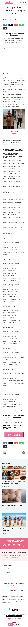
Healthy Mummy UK (9, 565)
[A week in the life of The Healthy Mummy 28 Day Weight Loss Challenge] (14, 473)
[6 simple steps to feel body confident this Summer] (14, 520)
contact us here (17, 417)
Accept (10, 624)
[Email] (5, 28)
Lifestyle (16, 16)
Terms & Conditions (17, 585)
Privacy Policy (9, 585)
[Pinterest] (16, 25)
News (19, 16)
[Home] (3, 19)
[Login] (20, 2)
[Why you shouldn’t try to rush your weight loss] (14, 496)
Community (7, 572)
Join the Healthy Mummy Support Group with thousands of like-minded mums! (12, 155)
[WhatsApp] (21, 25)
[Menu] (2, 2)
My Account (7, 576)
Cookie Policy (16, 621)
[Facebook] (5, 25)
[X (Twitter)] (10, 25)
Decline (17, 624)
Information (7, 568)
